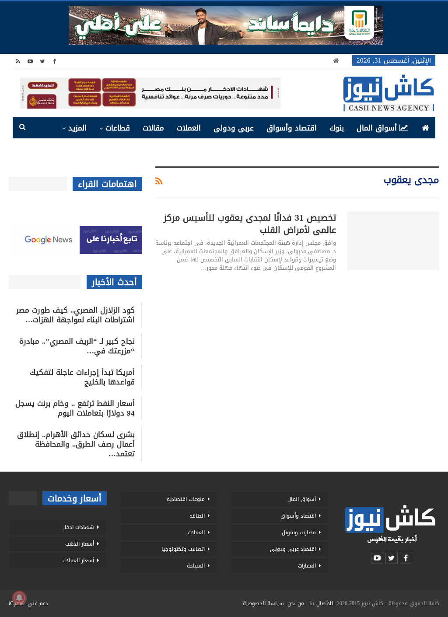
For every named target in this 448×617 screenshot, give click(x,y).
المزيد (77, 128)
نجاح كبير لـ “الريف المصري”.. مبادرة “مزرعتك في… (77, 346)
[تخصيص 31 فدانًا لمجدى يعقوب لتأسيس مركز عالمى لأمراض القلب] (393, 241)
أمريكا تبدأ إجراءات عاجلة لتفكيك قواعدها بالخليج (82, 377)
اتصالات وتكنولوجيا (183, 549)
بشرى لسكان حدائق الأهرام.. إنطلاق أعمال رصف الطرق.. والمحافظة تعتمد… (76, 444)
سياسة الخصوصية (263, 603)
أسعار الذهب (79, 544)
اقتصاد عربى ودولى (293, 549)
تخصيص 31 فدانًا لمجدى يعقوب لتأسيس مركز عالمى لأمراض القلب (250, 223)
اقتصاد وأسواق (291, 128)
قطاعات (117, 128)
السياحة (196, 566)
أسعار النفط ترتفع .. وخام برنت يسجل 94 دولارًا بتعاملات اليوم (75, 408)
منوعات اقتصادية (186, 499)
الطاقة (197, 516)
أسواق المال (377, 128)
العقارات (307, 566)
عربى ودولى (234, 128)
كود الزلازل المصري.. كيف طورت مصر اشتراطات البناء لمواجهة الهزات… (75, 315)
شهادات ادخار (78, 527)
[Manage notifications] (19, 598)
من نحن (295, 603)
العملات (189, 128)
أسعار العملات (78, 560)
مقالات (153, 128)
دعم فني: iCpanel (28, 603)
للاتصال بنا (321, 603)
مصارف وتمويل (299, 532)
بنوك (336, 128)
